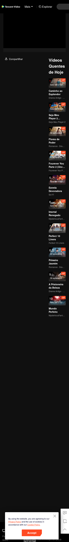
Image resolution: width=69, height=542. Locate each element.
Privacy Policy (14, 521)
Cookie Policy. (33, 524)
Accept (31, 533)
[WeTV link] (11, 6)
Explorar (47, 6)
